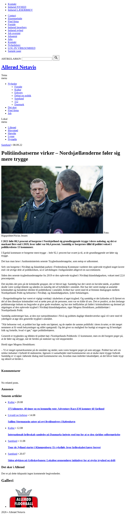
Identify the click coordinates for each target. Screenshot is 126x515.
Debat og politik (22, 95)
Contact (12, 15)
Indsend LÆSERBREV (20, 10)
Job (9, 113)
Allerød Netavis (18, 67)
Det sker (12, 107)
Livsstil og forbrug (17, 415)
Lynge (11, 136)
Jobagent (12, 36)
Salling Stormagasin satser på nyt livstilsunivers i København (41, 421)
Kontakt (12, 4)
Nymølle (12, 139)
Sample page (14, 51)
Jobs (10, 39)
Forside (12, 24)
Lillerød (12, 127)
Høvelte (12, 133)
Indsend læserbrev (17, 27)
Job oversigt (14, 33)
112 (16, 101)
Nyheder (12, 83)
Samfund (19, 98)
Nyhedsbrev (14, 45)
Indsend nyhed (15, 30)
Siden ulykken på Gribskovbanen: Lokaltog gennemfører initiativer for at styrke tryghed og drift (61, 460)
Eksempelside (15, 18)
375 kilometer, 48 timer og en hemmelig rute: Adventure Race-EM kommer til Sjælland (56, 408)
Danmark (19, 104)
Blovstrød (13, 130)
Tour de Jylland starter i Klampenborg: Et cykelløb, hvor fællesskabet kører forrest (54, 447)
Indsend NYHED (17, 7)
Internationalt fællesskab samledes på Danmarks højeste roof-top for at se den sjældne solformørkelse (64, 434)
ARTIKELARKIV (11, 58)
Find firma (13, 21)
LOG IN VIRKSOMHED (21, 48)
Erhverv (18, 92)
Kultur (17, 89)
